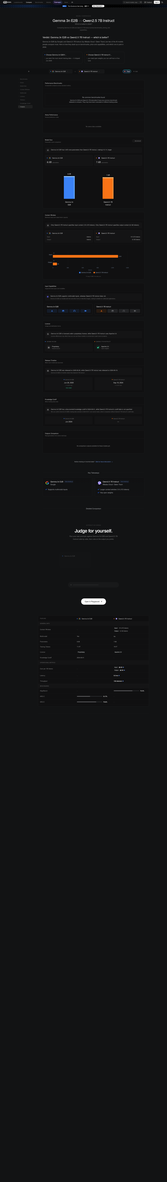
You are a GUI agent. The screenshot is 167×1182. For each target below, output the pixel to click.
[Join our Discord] (72, 2)
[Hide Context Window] (72, 629)
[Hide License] (72, 652)
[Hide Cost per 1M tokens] (72, 669)
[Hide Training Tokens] (72, 647)
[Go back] (29, 71)
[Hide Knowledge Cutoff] (72, 658)
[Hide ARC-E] (72, 702)
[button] (70, 71)
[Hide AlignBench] (72, 691)
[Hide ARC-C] (72, 696)
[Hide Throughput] (72, 681)
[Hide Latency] (72, 675)
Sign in (157, 2)
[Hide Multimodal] (72, 636)
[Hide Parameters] (72, 642)
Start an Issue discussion (104, 462)
